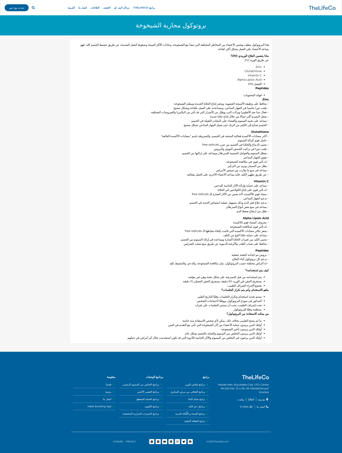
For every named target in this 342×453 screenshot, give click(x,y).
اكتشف (107, 7)
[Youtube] (164, 441)
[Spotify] (151, 441)
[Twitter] (183, 441)
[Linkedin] (171, 441)
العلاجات (95, 7)
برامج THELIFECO (144, 7)
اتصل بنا (83, 7)
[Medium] (158, 441)
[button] (33, 8)
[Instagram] (177, 441)
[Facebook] (190, 441)
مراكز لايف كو (121, 7)
